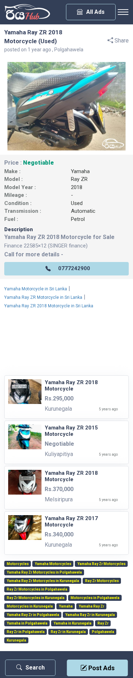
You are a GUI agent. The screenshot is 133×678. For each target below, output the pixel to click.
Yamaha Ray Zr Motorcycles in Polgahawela (44, 572)
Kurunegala (16, 640)
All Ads (95, 11)
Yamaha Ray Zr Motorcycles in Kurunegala (43, 581)
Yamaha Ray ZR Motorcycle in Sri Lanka (43, 297)
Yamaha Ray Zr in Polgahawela (33, 615)
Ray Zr (103, 623)
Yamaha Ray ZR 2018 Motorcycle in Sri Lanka (48, 305)
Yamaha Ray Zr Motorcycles (101, 564)
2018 (76, 187)
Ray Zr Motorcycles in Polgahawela (37, 589)
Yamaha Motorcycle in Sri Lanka (35, 288)
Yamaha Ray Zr (91, 606)
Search (35, 667)
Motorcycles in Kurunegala (30, 606)
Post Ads (101, 668)
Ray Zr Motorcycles (102, 581)
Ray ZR (79, 179)
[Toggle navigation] (123, 12)
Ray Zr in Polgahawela (26, 632)
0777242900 (74, 268)
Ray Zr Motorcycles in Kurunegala (36, 598)
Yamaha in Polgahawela (27, 623)
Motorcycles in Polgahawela (95, 598)
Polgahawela (103, 632)
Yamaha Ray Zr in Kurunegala (90, 615)
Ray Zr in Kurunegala (68, 632)
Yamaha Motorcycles (53, 564)
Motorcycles (18, 564)
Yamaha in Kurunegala (73, 623)
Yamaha (80, 171)
